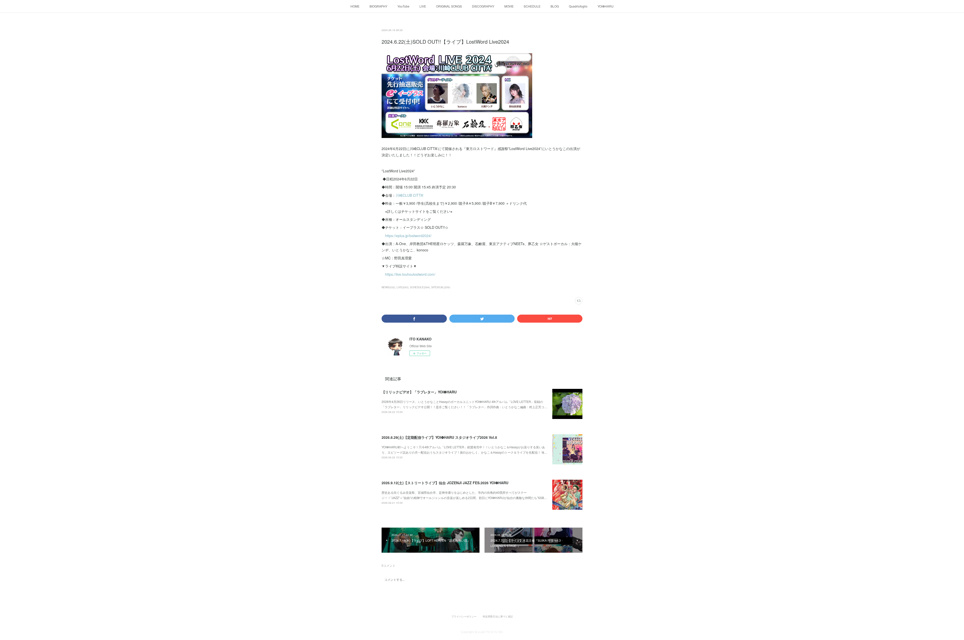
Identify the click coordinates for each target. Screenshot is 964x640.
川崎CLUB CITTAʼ (410, 195)
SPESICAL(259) (440, 287)
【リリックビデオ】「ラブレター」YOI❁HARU (419, 391)
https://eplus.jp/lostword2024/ (408, 235)
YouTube (403, 6)
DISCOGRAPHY (483, 6)
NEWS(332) (388, 287)
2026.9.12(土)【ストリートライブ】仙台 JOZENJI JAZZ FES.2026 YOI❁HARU (445, 482)
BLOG (555, 6)
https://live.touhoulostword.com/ (410, 274)
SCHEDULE (532, 6)
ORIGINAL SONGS (449, 6)
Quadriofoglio (578, 6)
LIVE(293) (402, 287)
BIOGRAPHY (378, 6)
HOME (354, 6)
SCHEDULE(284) (420, 287)
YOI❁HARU (605, 6)
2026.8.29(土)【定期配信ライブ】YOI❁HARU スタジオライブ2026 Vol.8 (439, 437)
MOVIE (509, 6)
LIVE (422, 6)
